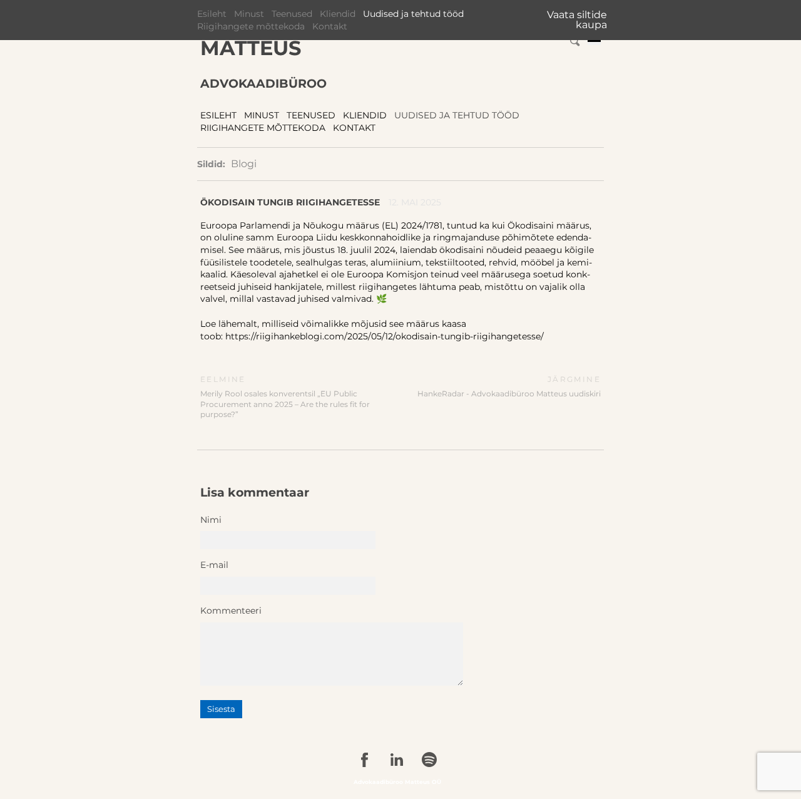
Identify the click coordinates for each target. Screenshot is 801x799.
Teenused (292, 13)
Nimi (211, 519)
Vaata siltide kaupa (577, 20)
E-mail (214, 564)
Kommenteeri (231, 610)
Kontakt (329, 26)
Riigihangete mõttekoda (251, 26)
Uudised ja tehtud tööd (413, 13)
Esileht (212, 13)
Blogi (244, 164)
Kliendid (337, 13)
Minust (249, 13)
